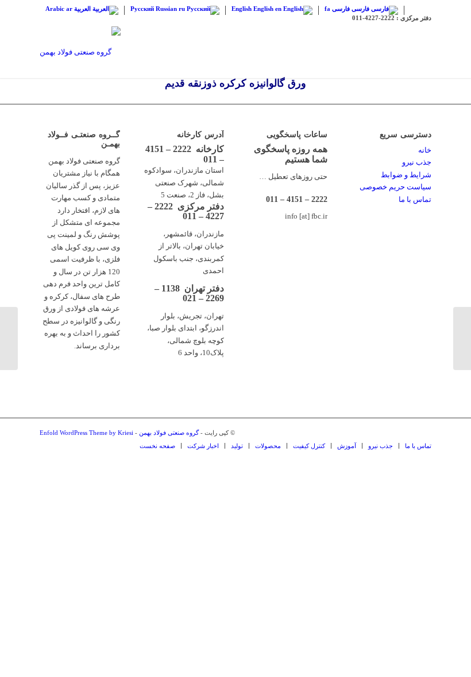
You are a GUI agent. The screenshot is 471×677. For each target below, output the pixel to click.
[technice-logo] (80, 52)
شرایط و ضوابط (406, 174)
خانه (424, 150)
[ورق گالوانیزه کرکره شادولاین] (462, 338)
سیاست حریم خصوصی (395, 186)
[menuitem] (157, 446)
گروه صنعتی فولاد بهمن (169, 432)
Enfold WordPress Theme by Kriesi (86, 432)
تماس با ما (415, 199)
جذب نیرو (416, 162)
